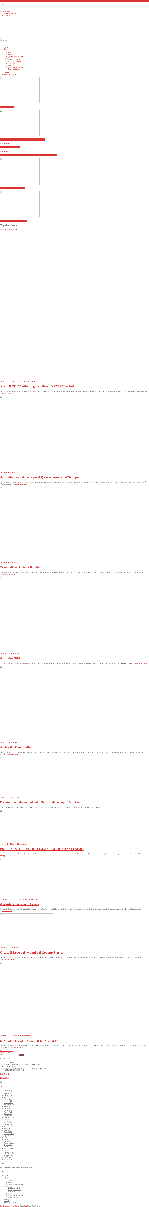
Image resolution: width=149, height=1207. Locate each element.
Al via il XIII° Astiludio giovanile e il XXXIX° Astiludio (38, 386)
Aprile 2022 (8, 1112)
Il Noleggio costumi (14, 62)
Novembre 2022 (9, 1105)
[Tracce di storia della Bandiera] (26, 560)
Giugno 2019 (8, 1141)
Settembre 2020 (9, 1134)
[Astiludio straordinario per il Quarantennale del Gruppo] (26, 470)
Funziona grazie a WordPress (9, 1206)
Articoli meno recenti (6, 1051)
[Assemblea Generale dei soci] (26, 897)
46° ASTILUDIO (7, 107)
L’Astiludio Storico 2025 (10, 147)
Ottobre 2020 (8, 1132)
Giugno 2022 (8, 1110)
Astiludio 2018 (10, 658)
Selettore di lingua (10, 74)
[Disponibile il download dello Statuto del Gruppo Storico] (26, 795)
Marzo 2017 (8, 1159)
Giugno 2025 (8, 1095)
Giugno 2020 (8, 1139)
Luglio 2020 (8, 1137)
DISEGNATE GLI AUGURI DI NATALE (28, 1040)
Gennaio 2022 (8, 1115)
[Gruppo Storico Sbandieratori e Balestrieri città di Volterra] (8, 15)
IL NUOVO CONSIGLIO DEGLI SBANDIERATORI (22, 139)
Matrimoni (11, 63)
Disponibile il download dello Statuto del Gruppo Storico (39, 802)
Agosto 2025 (8, 1094)
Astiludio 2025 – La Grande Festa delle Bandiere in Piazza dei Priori (28, 155)
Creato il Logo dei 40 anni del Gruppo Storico (31, 952)
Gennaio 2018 (8, 1152)
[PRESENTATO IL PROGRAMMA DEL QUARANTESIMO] (26, 842)
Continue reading (8, 393)
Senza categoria (31, 381)
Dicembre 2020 (9, 1130)
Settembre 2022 (9, 1106)
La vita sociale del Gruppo (16, 67)
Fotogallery (7, 71)
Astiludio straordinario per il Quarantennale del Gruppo (39, 477)
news (16, 472)
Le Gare (10, 65)
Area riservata (4, 1167)
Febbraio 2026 (8, 1092)
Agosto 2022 (8, 1108)
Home (6, 47)
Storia (10, 52)
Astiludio (11, 54)
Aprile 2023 (8, 1099)
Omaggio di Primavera (15, 56)
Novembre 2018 (9, 1143)
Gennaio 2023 (8, 1103)
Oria (25, 1206)
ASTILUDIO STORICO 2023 (12, 188)
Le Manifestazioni (14, 60)
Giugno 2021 (8, 1125)
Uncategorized (32, 899)
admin (24, 381)
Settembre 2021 (9, 1121)
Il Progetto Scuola (14, 69)
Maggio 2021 (8, 1126)
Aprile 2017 (8, 1157)
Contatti (6, 73)
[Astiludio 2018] (26, 651)
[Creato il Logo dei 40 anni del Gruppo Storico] (26, 946)
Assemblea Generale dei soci (19, 904)
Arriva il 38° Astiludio (15, 747)
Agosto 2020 (8, 1136)
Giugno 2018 (8, 1146)
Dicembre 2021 (9, 1117)
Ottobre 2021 (8, 1119)
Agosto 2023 (8, 1097)
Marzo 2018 (8, 1150)
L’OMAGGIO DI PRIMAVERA (13, 221)
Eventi (6, 49)
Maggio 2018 (8, 1148)
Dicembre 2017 (9, 1154)
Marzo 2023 (8, 1101)
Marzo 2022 (8, 1114)
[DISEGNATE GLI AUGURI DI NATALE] (26, 1034)
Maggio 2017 (8, 1156)
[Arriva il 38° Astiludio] (26, 740)
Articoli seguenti (5, 1052)
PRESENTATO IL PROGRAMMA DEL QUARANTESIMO (42, 849)
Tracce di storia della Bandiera (21, 567)
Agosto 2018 (8, 1145)
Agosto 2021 (8, 1123)
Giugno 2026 (8, 1090)
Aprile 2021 (8, 1128)
